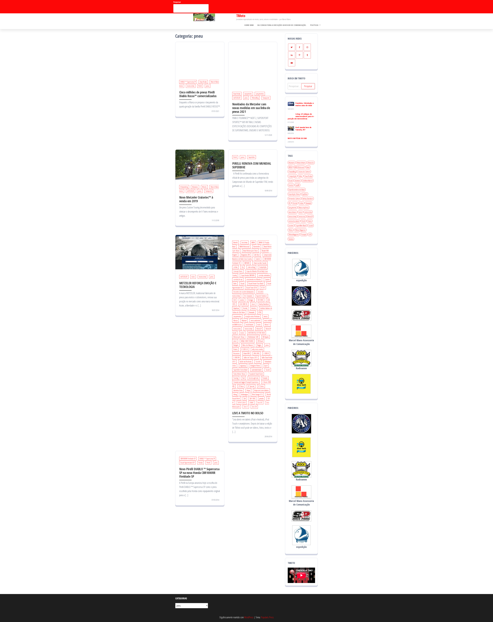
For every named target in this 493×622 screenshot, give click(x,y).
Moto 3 (267, 324)
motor (242, 333)
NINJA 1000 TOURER (247, 341)
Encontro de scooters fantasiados (243, 292)
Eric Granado (248, 296)
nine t (235, 341)
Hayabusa (236, 308)
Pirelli (200, 86)
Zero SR (254, 407)
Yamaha (291, 239)
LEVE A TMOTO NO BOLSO (247, 413)
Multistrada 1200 (253, 337)
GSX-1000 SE (243, 304)
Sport (266, 365)
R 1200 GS (244, 349)
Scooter (258, 361)
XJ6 (245, 398)
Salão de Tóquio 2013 (250, 357)
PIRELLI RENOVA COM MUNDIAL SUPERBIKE (251, 165)
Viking (235, 394)
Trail (243, 378)
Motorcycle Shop (238, 337)
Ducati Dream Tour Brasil (255, 283)
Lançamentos (260, 94)
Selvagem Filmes (255, 365)
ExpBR (297, 185)
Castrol (258, 259)
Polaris (235, 349)
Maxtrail (244, 320)
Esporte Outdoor (261, 296)
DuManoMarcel (308, 180)
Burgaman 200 (245, 255)
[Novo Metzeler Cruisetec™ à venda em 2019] (199, 164)
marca (265, 316)
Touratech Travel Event (256, 374)
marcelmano (292, 212)
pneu (207, 86)
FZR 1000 (260, 300)
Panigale (235, 345)
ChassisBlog (292, 171)
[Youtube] (291, 62)
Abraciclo (311, 162)
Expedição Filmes (294, 194)
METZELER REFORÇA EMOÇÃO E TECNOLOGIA (197, 285)
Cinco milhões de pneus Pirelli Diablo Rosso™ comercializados (198, 94)
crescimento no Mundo (253, 279)
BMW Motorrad (244, 246)
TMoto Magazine (300, 230)
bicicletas (244, 242)
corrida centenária (264, 275)
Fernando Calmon (294, 198)
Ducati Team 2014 (251, 287)
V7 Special (251, 386)
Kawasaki (251, 312)
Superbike (251, 157)
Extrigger (250, 300)
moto (193, 277)
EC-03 (263, 287)
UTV (310, 234)
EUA (234, 300)
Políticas (314, 25)
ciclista (235, 267)
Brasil (308, 167)
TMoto (240, 15)
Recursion (236, 353)
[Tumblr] (307, 55)
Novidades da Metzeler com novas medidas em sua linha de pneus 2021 (251, 108)
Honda (245, 308)
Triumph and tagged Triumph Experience (245, 382)
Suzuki (268, 370)
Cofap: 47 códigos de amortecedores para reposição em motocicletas (301, 116)
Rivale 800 (247, 353)
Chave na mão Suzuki (260, 263)
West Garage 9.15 (257, 394)
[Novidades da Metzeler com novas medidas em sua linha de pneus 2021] (252, 64)
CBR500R (246, 263)
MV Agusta (266, 337)
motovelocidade (294, 221)
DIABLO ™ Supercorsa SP (188, 82)
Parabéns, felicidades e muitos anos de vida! (304, 104)
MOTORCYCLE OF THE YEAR (256, 333)
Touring (235, 378)
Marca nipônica (304, 207)
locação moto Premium (252, 316)
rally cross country (257, 349)
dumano (297, 180)
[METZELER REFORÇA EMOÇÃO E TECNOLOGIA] (199, 252)
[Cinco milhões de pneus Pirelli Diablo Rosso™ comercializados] (199, 58)
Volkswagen (244, 394)
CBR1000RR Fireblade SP (187, 458)
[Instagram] (307, 47)
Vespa (248, 390)
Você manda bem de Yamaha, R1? (303, 128)
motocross (302, 216)
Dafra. (300, 176)
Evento (291, 185)
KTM (259, 312)
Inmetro (253, 308)
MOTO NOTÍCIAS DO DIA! (297, 138)
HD (290, 203)
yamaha (261, 398)
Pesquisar (177, 2)
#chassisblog (184, 187)
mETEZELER (236, 98)
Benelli (235, 242)
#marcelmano (301, 162)
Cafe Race (257, 255)
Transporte (266, 98)
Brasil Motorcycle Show (250, 250)
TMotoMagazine (294, 234)
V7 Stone (261, 386)
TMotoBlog (255, 98)
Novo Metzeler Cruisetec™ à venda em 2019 (196, 199)
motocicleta (190, 86)
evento (242, 300)
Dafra (234, 283)
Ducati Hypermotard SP (187, 462)
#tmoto (204, 187)
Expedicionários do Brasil (297, 189)
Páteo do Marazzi (247, 345)
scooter (291, 225)
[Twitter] (291, 47)
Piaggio (259, 345)
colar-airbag (251, 267)
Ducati (242, 283)
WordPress (248, 617)
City (242, 267)
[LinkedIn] (291, 55)
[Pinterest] (299, 55)
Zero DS (259, 402)
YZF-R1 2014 (241, 402)
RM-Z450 (256, 353)
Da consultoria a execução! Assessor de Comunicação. (281, 25)
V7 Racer (241, 386)
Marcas (235, 320)
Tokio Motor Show (239, 374)
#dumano (195, 187)
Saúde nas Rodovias (245, 361)
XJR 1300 (252, 398)
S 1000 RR (236, 357)
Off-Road (260, 341)
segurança (243, 365)
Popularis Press (267, 617)
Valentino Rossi (238, 390)
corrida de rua (237, 279)
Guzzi (253, 304)
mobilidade (249, 324)
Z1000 (251, 402)
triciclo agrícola (253, 378)
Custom (267, 279)
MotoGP (259, 328)
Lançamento (248, 94)
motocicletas (248, 328)
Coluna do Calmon (304, 171)
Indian (301, 203)
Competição (263, 267)
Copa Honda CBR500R (247, 275)
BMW (253, 242)
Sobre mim (249, 25)
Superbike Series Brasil (240, 370)
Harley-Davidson (264, 304)
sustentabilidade (257, 370)
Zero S (246, 407)
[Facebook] (299, 47)
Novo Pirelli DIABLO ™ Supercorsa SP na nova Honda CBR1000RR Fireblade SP (199, 473)
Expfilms (304, 194)
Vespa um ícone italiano (261, 390)
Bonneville (256, 246)
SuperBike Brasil (301, 225)
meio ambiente (255, 320)
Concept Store (237, 271)
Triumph (264, 378)
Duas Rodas (203, 82)
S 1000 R (266, 353)
